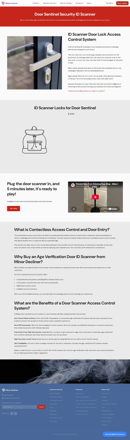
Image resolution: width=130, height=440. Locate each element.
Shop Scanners (122, 3)
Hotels (52, 407)
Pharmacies (53, 414)
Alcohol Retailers (55, 393)
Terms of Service (107, 418)
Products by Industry (82, 397)
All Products (79, 393)
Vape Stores (53, 421)
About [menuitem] (89, 3)
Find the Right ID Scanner (115, 434)
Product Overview (81, 414)
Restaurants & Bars (56, 418)
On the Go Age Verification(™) (85, 404)
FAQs (103, 407)
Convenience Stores (56, 400)
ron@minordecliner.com (12, 398)
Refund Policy (106, 411)
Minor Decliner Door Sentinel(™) (86, 400)
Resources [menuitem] (79, 3)
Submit (41, 407)
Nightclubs (53, 411)
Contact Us (105, 393)
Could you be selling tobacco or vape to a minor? (86, 91)
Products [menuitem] (36, 3)
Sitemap (104, 425)
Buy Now (13, 209)
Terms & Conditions (108, 414)
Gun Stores (53, 404)
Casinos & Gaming (56, 397)
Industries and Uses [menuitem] (49, 3)
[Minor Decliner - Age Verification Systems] (10, 3)
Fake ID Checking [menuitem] (65, 3)
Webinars (105, 400)
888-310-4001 (8, 395)
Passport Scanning (82, 411)
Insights (104, 397)
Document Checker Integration (86, 407)
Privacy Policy (106, 421)
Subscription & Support (109, 404)
